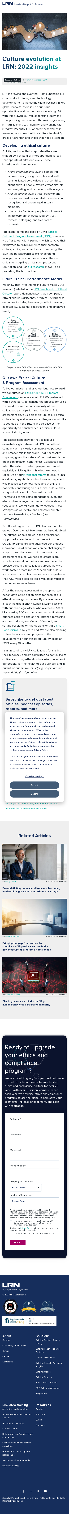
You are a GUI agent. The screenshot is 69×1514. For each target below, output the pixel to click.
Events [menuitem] (39, 1420)
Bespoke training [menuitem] (10, 1466)
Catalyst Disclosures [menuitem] (46, 1357)
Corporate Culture (12, 80)
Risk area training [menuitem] (15, 1405)
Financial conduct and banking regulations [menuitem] (16, 1444)
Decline (34, 793)
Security (6, 1498)
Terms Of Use (31, 1498)
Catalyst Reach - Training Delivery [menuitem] (48, 1350)
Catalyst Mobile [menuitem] (43, 1372)
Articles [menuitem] (39, 1409)
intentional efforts (34, 475)
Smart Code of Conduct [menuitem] (47, 1382)
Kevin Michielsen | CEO (36, 80)
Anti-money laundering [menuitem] (13, 1423)
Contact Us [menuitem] (7, 1362)
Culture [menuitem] (5, 1351)
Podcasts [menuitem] (40, 1425)
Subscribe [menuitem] (40, 1414)
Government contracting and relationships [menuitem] (16, 1453)
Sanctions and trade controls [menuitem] (16, 1460)
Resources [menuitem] (43, 1405)
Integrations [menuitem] (41, 1393)
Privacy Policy (26, 1228)
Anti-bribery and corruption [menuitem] (15, 1409)
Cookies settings (34, 776)
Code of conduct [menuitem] (10, 1428)
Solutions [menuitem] (43, 1336)
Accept (34, 785)
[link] (23, 4)
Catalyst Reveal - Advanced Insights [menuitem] (49, 1364)
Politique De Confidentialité (52, 1498)
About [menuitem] (6, 1336)
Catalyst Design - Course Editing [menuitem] (48, 1342)
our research (36, 267)
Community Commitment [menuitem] (14, 1345)
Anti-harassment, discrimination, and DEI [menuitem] (17, 1416)
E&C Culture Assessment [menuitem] (48, 1388)
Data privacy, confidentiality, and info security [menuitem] (17, 1436)
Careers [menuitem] (6, 1340)
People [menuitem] (5, 1356)
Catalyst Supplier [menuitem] (44, 1377)
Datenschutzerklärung (12, 1501)
